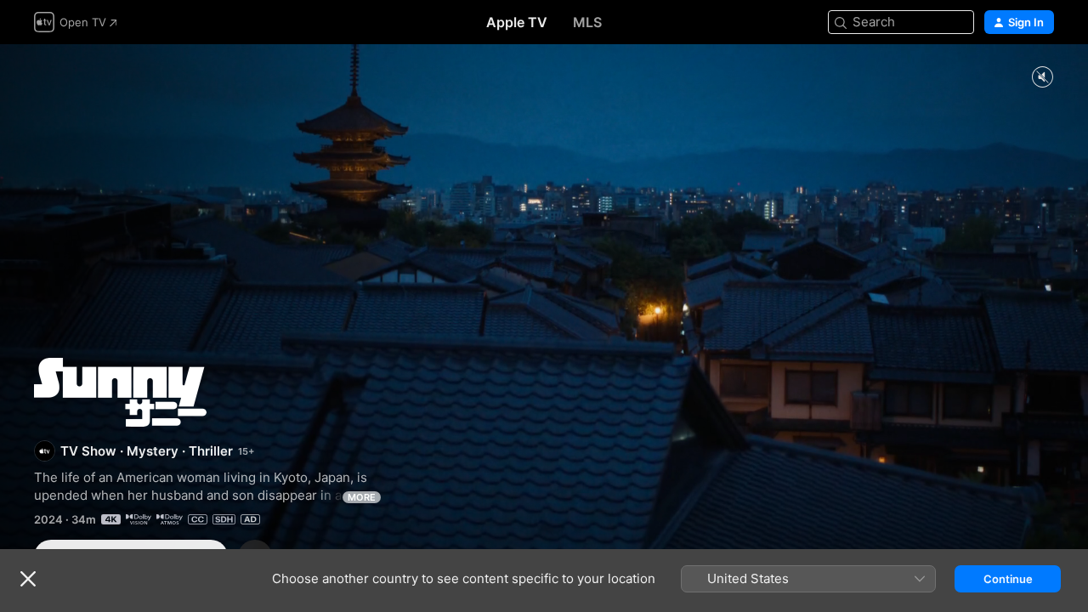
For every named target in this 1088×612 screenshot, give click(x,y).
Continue (1008, 579)
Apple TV (516, 22)
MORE (362, 497)
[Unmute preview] (1042, 78)
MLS (587, 22)
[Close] (28, 578)
